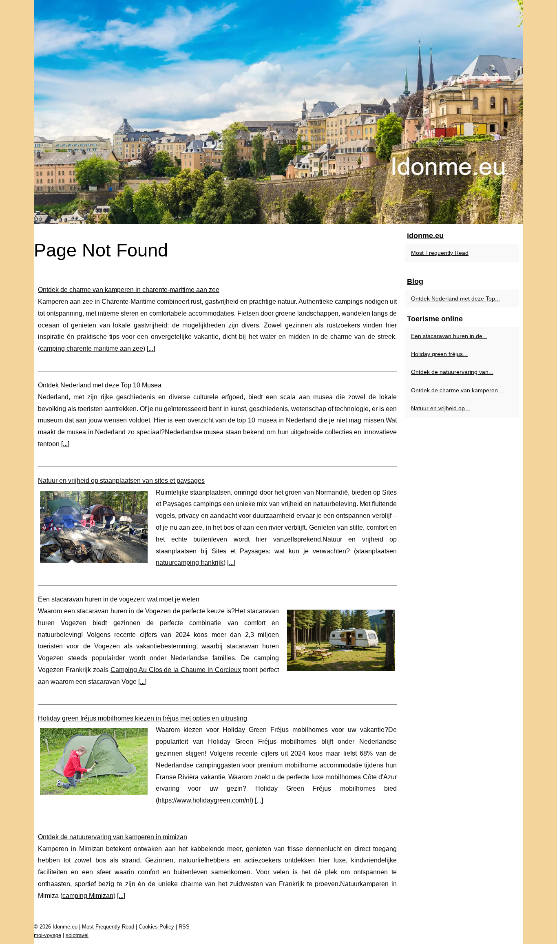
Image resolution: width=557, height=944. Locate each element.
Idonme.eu (65, 927)
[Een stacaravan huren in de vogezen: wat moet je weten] (341, 639)
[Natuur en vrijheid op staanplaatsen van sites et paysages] (94, 526)
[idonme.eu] (278, 112)
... (150, 348)
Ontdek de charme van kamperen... (457, 390)
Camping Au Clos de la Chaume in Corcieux (176, 669)
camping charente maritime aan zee (91, 348)
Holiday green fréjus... (439, 354)
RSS (184, 927)
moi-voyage (47, 935)
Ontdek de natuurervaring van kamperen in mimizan (112, 836)
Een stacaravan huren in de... (449, 336)
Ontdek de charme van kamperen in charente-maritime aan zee (128, 289)
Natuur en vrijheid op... (440, 408)
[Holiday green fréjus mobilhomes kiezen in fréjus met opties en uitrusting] (94, 760)
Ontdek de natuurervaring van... (452, 372)
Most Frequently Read (440, 253)
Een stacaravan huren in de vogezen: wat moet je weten (118, 599)
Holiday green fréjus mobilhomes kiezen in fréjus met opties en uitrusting (142, 718)
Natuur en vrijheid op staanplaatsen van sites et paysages (121, 480)
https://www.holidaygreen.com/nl (204, 800)
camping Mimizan (87, 895)
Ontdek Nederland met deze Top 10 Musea (99, 385)
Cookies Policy (156, 927)
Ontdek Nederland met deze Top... (455, 298)
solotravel (77, 935)
